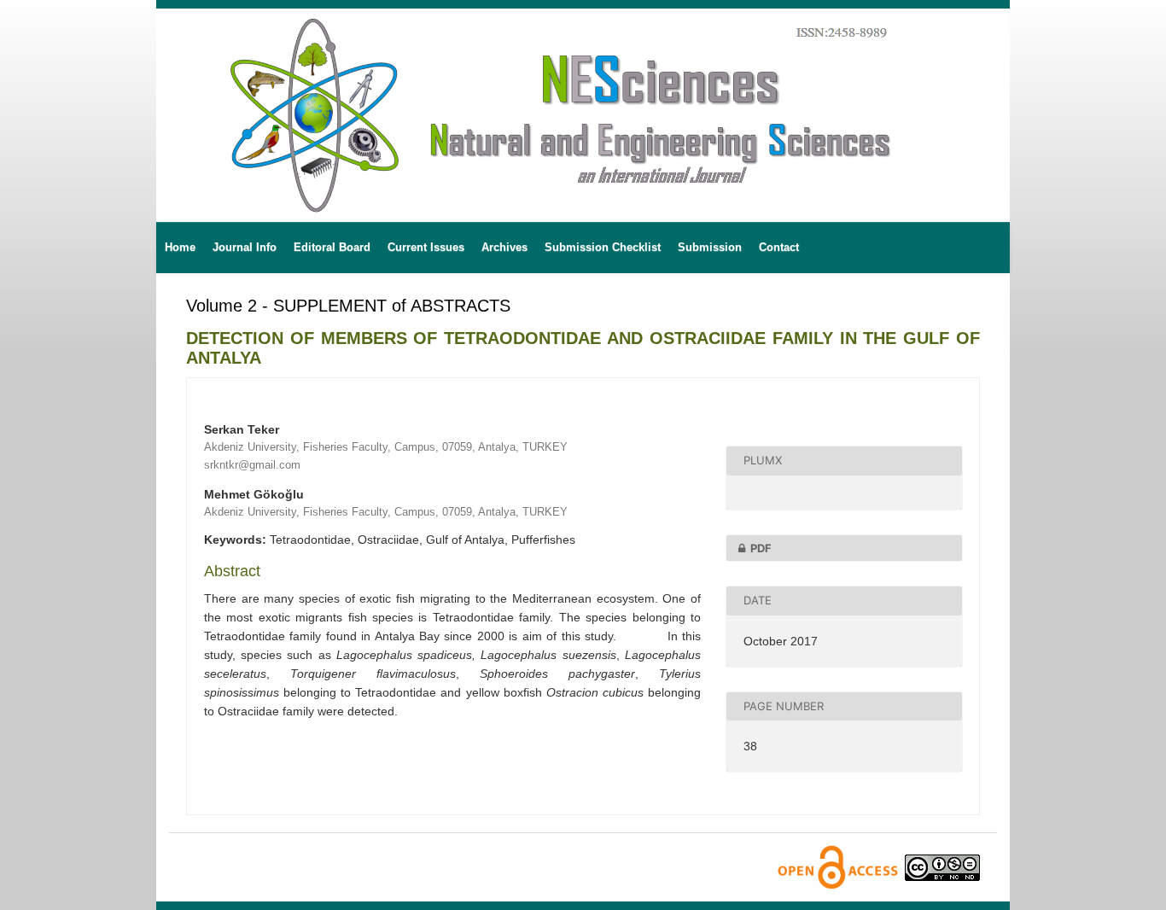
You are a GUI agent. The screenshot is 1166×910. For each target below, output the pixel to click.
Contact (779, 247)
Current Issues (426, 247)
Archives (504, 247)
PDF (761, 548)
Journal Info (245, 247)
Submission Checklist (603, 247)
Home (180, 247)
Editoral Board (332, 247)
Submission (710, 247)
